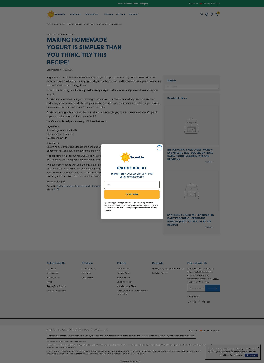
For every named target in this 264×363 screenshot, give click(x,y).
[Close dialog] (159, 147)
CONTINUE (132, 194)
